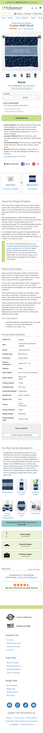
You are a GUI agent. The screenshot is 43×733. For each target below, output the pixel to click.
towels (23, 464)
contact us (31, 255)
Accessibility (13, 724)
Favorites (27, 14)
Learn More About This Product (15, 156)
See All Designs (12, 685)
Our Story (10, 640)
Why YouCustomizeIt (14, 643)
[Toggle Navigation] (32, 8)
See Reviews (26, 29)
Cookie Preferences (27, 724)
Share (28, 164)
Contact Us (10, 650)
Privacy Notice (31, 718)
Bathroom (32, 457)
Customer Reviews (13, 646)
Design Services (12, 692)
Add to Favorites (12, 164)
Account (19, 14)
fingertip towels (17, 466)
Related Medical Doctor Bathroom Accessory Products (21, 524)
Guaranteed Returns (14, 669)
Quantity (7, 94)
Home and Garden (21, 459)
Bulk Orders (11, 695)
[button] (39, 8)
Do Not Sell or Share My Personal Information (21, 721)
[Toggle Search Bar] (36, 8)
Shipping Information (14, 666)
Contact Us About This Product (21, 435)
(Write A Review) (34, 569)
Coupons (9, 718)
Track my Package (13, 672)
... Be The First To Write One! (27, 577)
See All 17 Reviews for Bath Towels (21, 588)
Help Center (37, 14)
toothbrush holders (16, 472)
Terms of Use (19, 718)
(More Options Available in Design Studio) (16, 105)
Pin (37, 164)
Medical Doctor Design (21, 23)
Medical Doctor (32, 185)
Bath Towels (10, 185)
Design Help (11, 689)
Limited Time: (21, 2)
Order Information (13, 662)
